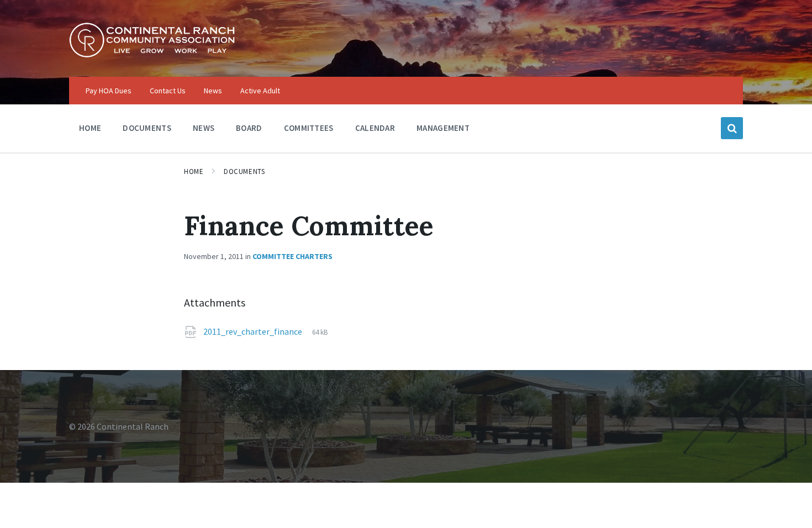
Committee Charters (292, 256)
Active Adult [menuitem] (260, 91)
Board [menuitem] (249, 128)
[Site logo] (152, 54)
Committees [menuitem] (309, 128)
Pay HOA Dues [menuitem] (108, 91)
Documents (244, 171)
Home (193, 171)
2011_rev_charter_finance (253, 331)
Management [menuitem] (443, 128)
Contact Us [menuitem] (168, 91)
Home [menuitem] (90, 128)
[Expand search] (732, 128)
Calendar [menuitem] (375, 128)
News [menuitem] (213, 91)
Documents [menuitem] (147, 128)
